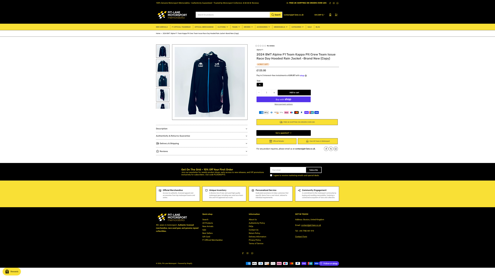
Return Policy (254, 233)
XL (260, 85)
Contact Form (301, 236)
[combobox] (239, 15)
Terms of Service (256, 243)
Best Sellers (207, 233)
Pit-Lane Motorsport (169, 263)
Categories (296, 27)
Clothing (222, 27)
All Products (207, 223)
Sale (310, 27)
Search (205, 219)
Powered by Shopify (185, 263)
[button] (260, 45)
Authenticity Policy (257, 223)
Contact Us (253, 230)
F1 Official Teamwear (181, 27)
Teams (235, 27)
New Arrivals (162, 27)
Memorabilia (279, 27)
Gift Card (206, 237)
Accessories (262, 27)
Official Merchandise (204, 27)
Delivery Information (257, 237)
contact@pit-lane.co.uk (311, 225)
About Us (253, 219)
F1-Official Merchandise (212, 240)
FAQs (251, 226)
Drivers (247, 27)
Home (158, 33)
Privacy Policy (255, 240)
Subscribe (313, 170)
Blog (318, 27)
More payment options (284, 104)
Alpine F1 (260, 50)
